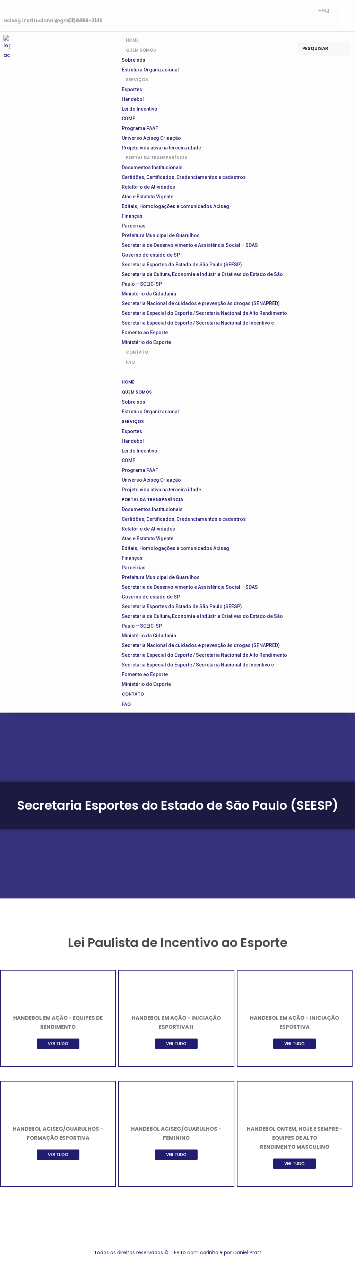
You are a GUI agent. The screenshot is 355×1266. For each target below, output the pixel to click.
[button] (206, 372)
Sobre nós (133, 60)
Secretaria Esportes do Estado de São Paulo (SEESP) (182, 264)
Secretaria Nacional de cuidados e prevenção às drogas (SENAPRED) (201, 303)
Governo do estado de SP (151, 255)
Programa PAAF (140, 128)
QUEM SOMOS (141, 50)
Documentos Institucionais (152, 167)
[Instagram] (346, 10)
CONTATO (133, 694)
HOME (128, 382)
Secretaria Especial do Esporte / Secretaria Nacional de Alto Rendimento (204, 313)
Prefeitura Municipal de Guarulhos (161, 235)
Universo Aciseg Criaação (151, 138)
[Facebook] (346, 22)
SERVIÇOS (137, 80)
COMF (128, 118)
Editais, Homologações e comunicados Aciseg (175, 206)
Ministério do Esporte (146, 684)
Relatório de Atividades (148, 187)
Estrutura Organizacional (150, 411)
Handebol (133, 99)
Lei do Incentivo (139, 109)
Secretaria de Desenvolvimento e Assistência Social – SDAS (190, 245)
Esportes (132, 89)
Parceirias (134, 226)
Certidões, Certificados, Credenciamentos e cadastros (184, 177)
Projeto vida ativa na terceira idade (161, 489)
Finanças (132, 216)
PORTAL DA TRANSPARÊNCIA (157, 158)
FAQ (323, 10)
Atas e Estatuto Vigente (147, 196)
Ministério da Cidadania (149, 293)
